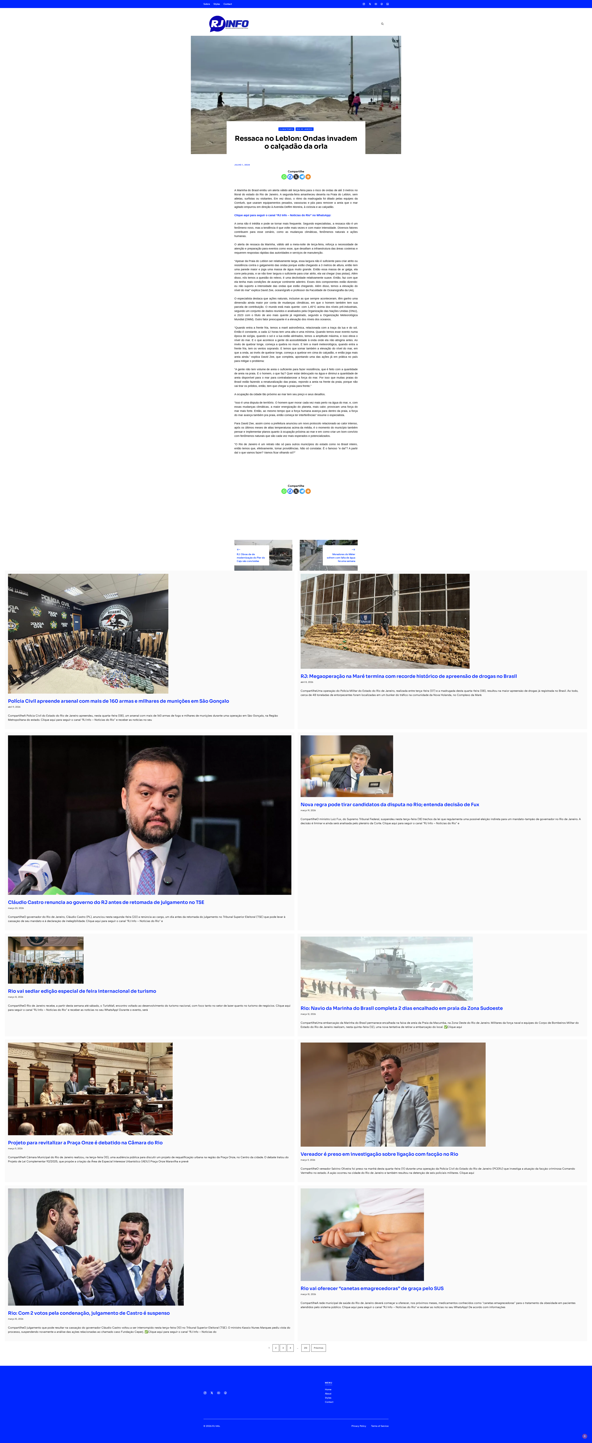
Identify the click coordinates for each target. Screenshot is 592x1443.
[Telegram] (302, 176)
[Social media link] (364, 4)
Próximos (318, 1348)
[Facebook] (290, 176)
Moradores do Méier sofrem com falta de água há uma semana (341, 558)
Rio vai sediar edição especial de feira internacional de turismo (82, 991)
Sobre (207, 4)
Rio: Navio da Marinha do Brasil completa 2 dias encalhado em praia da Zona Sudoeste (402, 1008)
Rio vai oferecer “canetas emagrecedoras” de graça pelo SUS (372, 1288)
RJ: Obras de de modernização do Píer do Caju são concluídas (251, 558)
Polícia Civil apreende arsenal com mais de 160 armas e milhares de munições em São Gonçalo (118, 701)
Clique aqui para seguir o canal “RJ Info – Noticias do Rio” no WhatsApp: (282, 215)
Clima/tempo (286, 129)
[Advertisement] (296, 517)
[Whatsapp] (284, 176)
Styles (217, 4)
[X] (296, 176)
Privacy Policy (359, 1426)
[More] (308, 176)
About (328, 1393)
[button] (381, 24)
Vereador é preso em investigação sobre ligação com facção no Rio (379, 1154)
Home (328, 1389)
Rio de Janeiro (304, 129)
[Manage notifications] (584, 1436)
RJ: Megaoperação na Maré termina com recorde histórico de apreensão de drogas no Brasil (409, 676)
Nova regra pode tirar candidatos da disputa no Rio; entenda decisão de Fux (390, 805)
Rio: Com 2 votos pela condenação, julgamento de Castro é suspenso (89, 1313)
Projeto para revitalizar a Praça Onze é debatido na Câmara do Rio (85, 1143)
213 (305, 1348)
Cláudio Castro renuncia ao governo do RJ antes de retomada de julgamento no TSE (106, 902)
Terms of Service (379, 1426)
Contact (228, 4)
